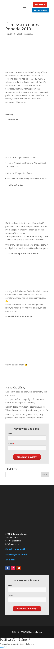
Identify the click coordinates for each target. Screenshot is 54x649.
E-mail (10, 444)
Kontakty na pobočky (16, 549)
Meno (10, 434)
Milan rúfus (40, 10)
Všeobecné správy (25, 34)
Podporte (40, 4)
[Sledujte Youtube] (18, 568)
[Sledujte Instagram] (13, 568)
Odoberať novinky (27, 457)
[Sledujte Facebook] (7, 568)
